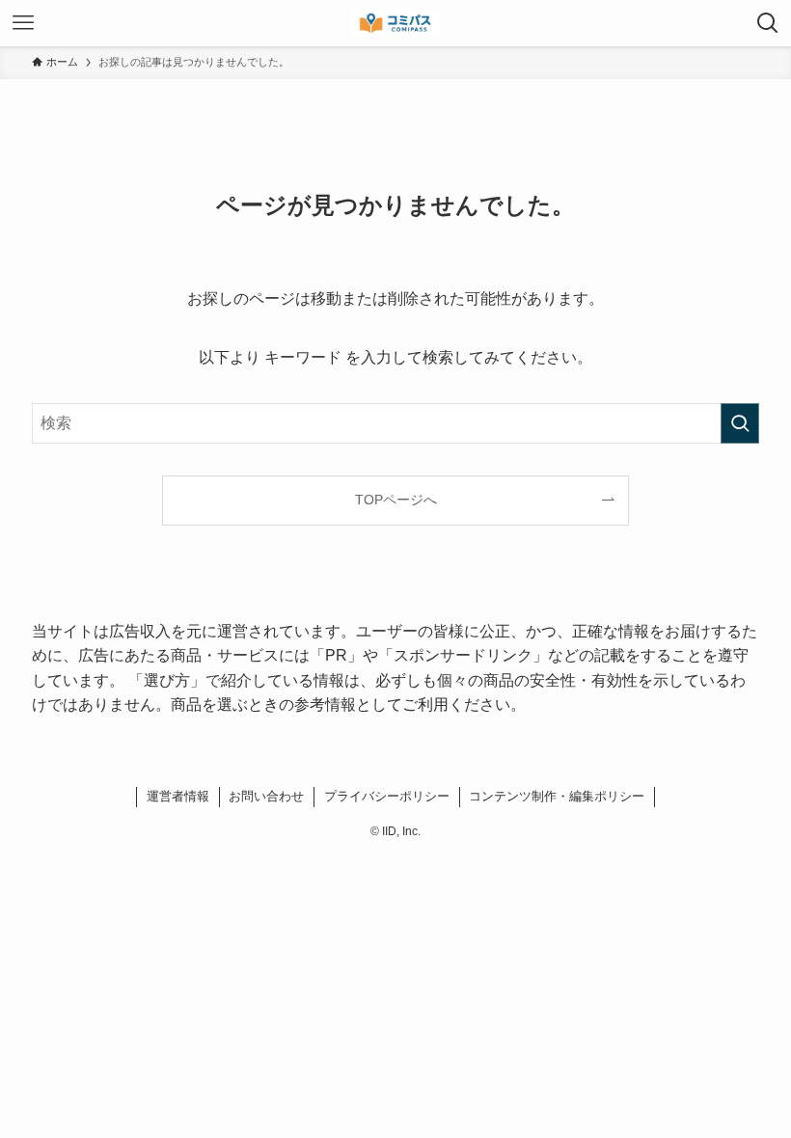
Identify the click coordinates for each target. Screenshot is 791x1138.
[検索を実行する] (740, 423)
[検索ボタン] (768, 23)
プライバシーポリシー (387, 796)
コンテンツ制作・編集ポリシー (556, 796)
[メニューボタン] (23, 23)
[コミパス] (395, 23)
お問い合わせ (266, 796)
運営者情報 (178, 796)
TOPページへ (396, 499)
